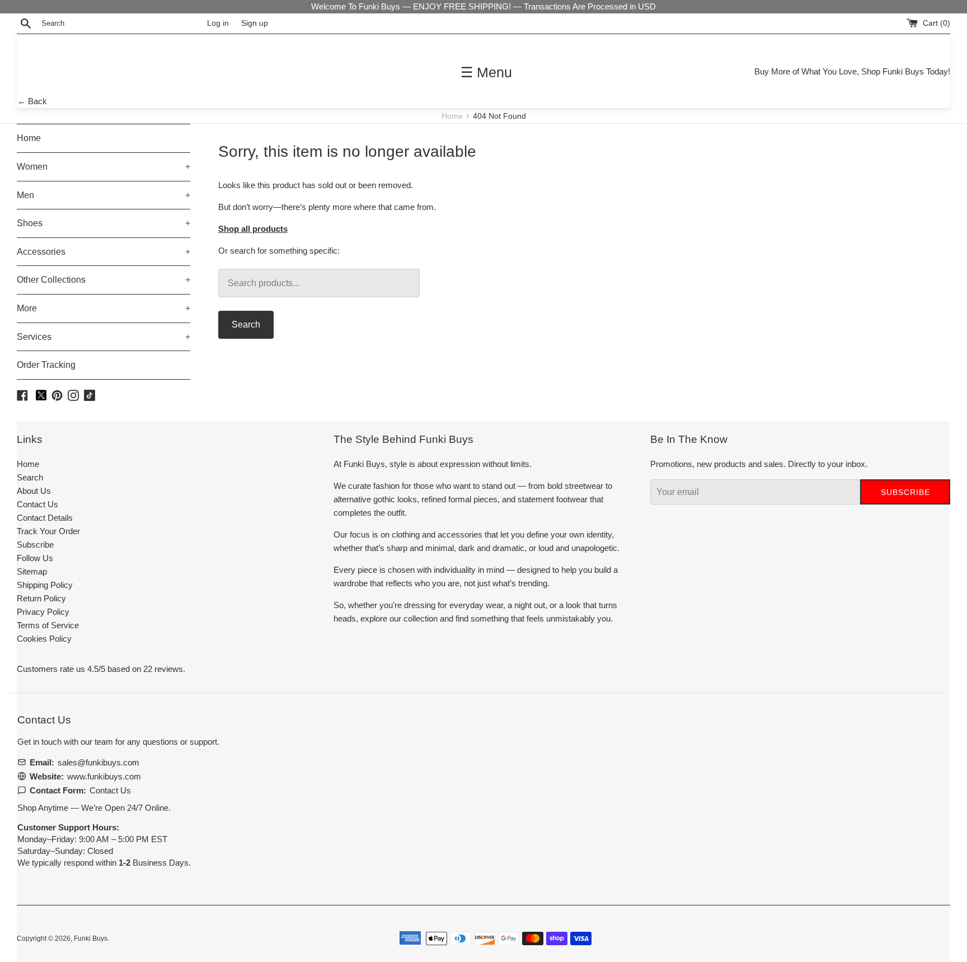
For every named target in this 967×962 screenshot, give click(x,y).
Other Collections (103, 279)
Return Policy (41, 598)
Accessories (103, 251)
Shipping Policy (45, 585)
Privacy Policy (43, 612)
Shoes (103, 223)
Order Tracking (46, 365)
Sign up (254, 23)
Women (103, 166)
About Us (34, 491)
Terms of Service (48, 625)
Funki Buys (90, 938)
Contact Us (37, 504)
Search (246, 324)
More (103, 308)
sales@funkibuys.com (98, 762)
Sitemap (32, 571)
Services (103, 337)
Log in (218, 23)
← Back (32, 101)
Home (453, 116)
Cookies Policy (44, 638)
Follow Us (35, 558)
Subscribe (35, 544)
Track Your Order (48, 531)
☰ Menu (486, 72)
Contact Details (45, 517)
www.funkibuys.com (104, 776)
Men (103, 195)
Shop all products (253, 229)
